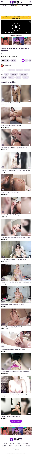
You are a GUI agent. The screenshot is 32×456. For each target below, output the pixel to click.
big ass (4, 77)
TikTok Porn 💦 (26, 5)
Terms (4, 445)
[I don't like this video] (8, 60)
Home (5, 443)
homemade (14, 74)
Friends (27, 445)
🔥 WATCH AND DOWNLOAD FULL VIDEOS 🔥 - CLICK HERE (16, 17)
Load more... (16, 421)
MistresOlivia (7, 65)
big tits (18, 77)
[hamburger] (2, 2)
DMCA (10, 445)
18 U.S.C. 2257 (18, 445)
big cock (11, 77)
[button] (30, 2)
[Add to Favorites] (13, 60)
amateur (26, 77)
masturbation (23, 74)
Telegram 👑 (13, 5)
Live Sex (4, 5)
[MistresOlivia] (2, 65)
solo (6, 74)
